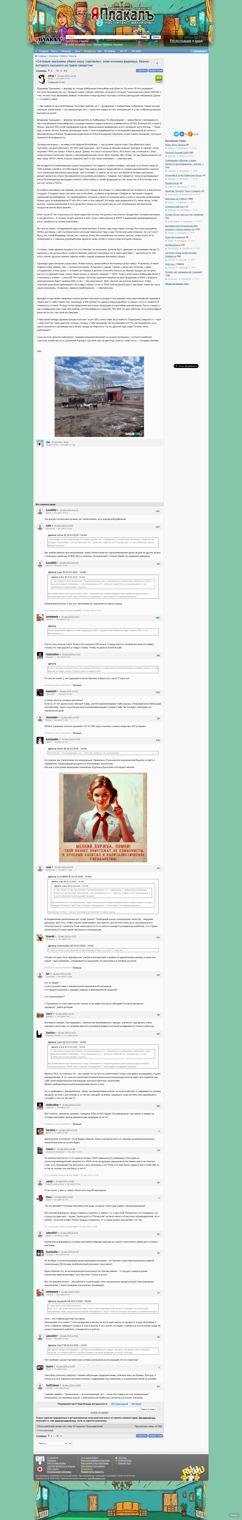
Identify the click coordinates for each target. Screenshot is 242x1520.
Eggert (49, 1366)
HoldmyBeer (52, 654)
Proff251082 (173, 248)
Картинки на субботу (176, 198)
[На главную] (36, 51)
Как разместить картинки (94, 1463)
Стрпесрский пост (175, 206)
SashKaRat (52, 1251)
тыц (39, 351)
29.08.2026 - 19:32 (60, 442)
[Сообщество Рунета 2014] (201, 1473)
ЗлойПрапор (173, 221)
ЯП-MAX (136, 51)
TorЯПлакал (52, 1385)
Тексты (73, 56)
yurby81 (171, 260)
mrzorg (171, 202)
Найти (156, 37)
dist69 (170, 186)
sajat (48, 525)
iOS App (122, 1457)
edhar (51, 75)
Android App (124, 1460)
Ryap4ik (50, 936)
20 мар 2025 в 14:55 (67, 936)
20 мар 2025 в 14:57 (65, 1014)
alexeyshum (173, 194)
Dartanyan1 (173, 279)
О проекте (52, 1457)
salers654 (51, 1232)
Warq (49, 1197)
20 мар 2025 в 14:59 (66, 1149)
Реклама (118, 44)
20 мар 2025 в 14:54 (63, 867)
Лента (54, 51)
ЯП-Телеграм (118, 1404)
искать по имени (99, 1412)
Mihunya (171, 179)
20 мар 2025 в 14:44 (67, 76)
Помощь (97, 44)
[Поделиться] (157, 63)
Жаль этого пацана (175, 144)
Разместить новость (92, 1471)
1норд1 (49, 1149)
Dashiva (50, 1032)
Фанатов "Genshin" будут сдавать (183, 191)
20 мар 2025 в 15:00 (65, 1181)
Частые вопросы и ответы (61, 1466)
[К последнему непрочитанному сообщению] (65, 70)
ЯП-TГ (123, 51)
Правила (107, 44)
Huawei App (124, 1463)
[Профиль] (41, 78)
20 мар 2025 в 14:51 (70, 617)
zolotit (49, 1181)
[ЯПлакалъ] (49, 40)
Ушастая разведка (175, 237)
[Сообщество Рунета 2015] (193, 1473)
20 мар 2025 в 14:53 (69, 691)
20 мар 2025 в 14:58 (68, 1130)
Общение (66, 51)
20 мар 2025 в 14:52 (71, 654)
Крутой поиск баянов (77, 41)
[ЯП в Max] (197, 133)
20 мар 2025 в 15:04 (65, 1366)
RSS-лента (52, 1469)
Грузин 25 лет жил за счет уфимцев (184, 214)
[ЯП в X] (194, 133)
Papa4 (170, 240)
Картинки (182, 202)
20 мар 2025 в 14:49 (69, 562)
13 (57, 70)
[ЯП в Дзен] (186, 133)
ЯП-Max (136, 1404)
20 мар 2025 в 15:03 (69, 1336)
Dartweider (52, 717)
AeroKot (171, 267)
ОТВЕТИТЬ (142, 70)
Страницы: (41, 70)
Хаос (77, 51)
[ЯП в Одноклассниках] (190, 133)
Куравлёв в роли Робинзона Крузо (183, 175)
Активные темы (83, 44)
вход (199, 41)
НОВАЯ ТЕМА (155, 70)
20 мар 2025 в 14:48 (69, 510)
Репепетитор (172, 183)
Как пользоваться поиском (95, 1460)
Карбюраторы (172, 245)
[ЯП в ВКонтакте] (181, 133)
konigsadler (52, 739)
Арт (100, 51)
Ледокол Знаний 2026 (176, 152)
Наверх (234, 1515)
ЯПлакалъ (77, 685)
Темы (144, 37)
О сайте (70, 44)
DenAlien (50, 1130)
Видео (182, 156)
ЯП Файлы (109, 51)
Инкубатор (90, 51)
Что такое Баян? (89, 1457)
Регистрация (180, 41)
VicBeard (172, 171)
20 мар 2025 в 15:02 (69, 1233)
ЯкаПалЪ (172, 210)
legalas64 (51, 691)
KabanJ (171, 148)
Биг (48, 973)
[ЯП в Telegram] (176, 133)
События (183, 260)
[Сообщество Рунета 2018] (185, 1473)
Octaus (171, 233)
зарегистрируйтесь (65, 1420)
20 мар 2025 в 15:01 (64, 1197)
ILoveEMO (51, 510)
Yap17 (49, 1013)
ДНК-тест (170, 264)
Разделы (44, 51)
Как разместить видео (93, 1466)
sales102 (171, 156)
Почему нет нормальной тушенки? (183, 272)
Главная (42, 56)
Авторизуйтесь (147, 1417)
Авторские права (56, 1463)
